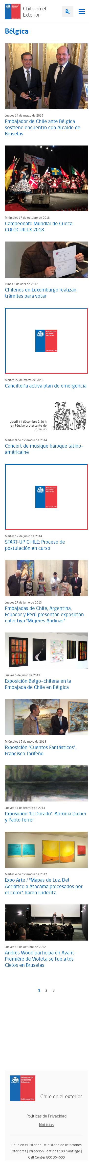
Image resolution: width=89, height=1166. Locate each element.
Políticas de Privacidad (46, 1116)
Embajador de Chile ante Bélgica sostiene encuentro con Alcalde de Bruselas (42, 128)
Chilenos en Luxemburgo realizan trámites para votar (40, 293)
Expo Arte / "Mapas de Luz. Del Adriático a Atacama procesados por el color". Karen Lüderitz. (44, 886)
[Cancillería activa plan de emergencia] (46, 341)
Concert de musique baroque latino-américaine (44, 449)
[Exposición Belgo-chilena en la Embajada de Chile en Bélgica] (46, 650)
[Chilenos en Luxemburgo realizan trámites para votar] (46, 260)
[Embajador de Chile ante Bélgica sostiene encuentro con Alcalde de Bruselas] (46, 76)
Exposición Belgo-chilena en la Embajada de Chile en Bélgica (38, 684)
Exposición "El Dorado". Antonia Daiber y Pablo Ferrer (46, 817)
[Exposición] (46, 717)
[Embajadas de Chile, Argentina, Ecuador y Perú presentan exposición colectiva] (46, 578)
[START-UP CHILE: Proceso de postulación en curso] (46, 497)
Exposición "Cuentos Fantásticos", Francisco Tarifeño (40, 750)
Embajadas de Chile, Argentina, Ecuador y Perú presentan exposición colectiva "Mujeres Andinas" (44, 615)
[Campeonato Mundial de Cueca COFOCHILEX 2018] (46, 178)
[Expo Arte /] (46, 850)
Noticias (46, 1125)
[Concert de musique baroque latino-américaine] (46, 416)
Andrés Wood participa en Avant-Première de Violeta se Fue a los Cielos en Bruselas (41, 959)
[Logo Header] (13, 11)
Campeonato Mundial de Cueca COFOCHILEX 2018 (38, 227)
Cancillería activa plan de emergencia (46, 386)
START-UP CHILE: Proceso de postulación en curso (35, 545)
